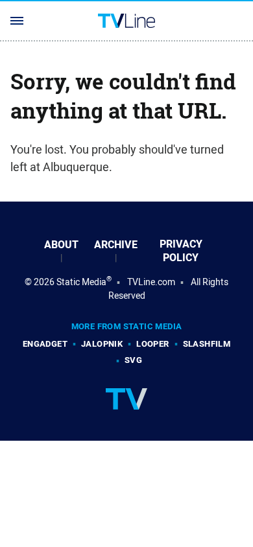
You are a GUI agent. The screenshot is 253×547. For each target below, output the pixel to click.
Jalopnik (102, 344)
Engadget (45, 344)
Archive (116, 244)
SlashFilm (207, 344)
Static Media (81, 281)
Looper (152, 344)
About (61, 244)
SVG (133, 360)
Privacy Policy (181, 251)
